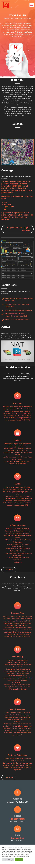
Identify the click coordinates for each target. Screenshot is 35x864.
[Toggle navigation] (31, 5)
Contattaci (9, 570)
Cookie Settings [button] (8, 859)
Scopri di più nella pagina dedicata (18, 229)
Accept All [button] (19, 859)
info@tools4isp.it (17, 838)
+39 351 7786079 (17, 819)
